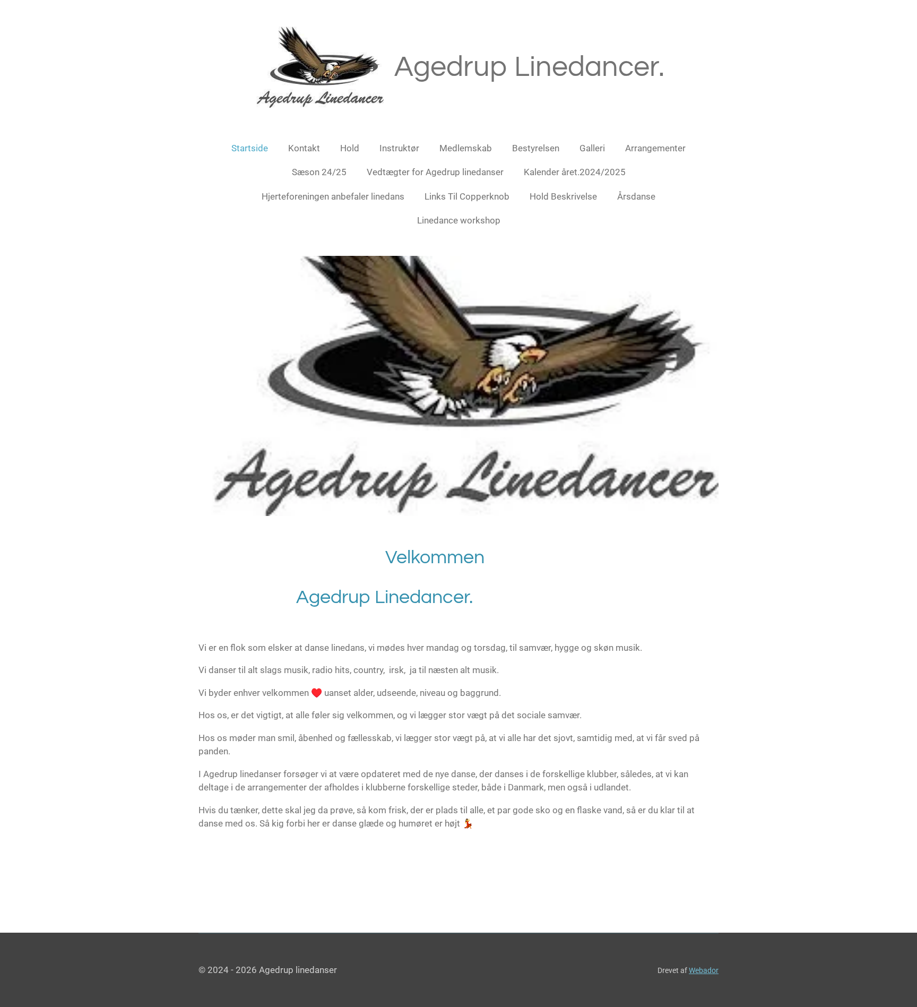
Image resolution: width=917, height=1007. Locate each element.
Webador (704, 970)
